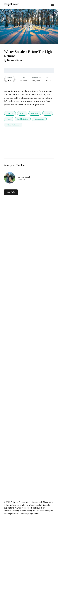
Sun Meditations (22, 119)
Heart (8, 119)
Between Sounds (15, 60)
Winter (22, 113)
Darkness (10, 113)
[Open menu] (52, 4)
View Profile (11, 192)
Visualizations (39, 119)
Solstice (47, 113)
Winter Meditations (13, 125)
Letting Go (34, 113)
